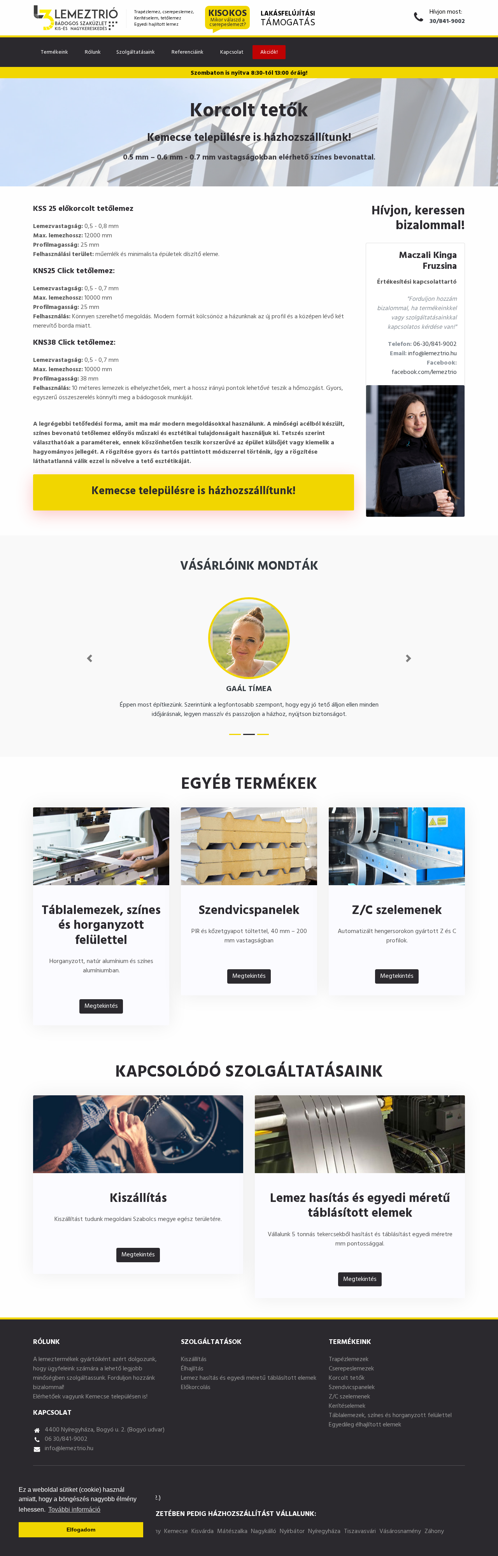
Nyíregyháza (324, 1532)
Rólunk (93, 52)
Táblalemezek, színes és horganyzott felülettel (390, 1416)
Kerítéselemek (347, 1406)
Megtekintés (101, 1006)
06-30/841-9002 (435, 345)
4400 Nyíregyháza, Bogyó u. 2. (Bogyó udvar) (105, 1430)
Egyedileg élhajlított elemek (365, 1425)
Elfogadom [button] (81, 1529)
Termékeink (54, 52)
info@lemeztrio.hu (432, 354)
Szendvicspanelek (352, 1388)
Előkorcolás (195, 1388)
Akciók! (269, 52)
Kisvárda (202, 1532)
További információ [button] (74, 1509)
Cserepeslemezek (351, 1369)
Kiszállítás (194, 1360)
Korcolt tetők (347, 1378)
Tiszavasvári (360, 1532)
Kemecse (176, 1532)
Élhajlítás (192, 1369)
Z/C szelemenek (349, 1397)
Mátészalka (232, 1532)
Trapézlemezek (348, 1360)
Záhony (434, 1532)
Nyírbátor (292, 1532)
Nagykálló (263, 1532)
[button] (89, 658)
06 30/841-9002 (66, 1439)
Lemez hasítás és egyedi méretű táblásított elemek (248, 1378)
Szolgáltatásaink (135, 52)
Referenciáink (187, 52)
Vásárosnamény (400, 1532)
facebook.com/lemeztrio (424, 373)
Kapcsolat (232, 52)
